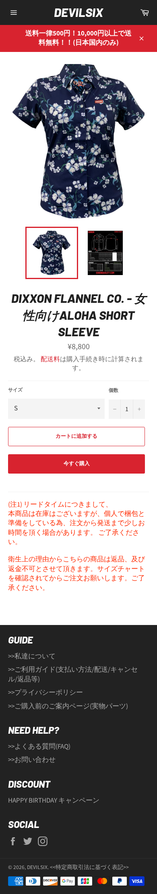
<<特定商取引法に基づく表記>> (89, 867)
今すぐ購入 (77, 463)
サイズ (15, 390)
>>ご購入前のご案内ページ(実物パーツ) (68, 706)
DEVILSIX (78, 12)
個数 (113, 390)
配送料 (50, 359)
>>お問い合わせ (32, 760)
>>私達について (32, 656)
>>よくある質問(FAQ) (39, 746)
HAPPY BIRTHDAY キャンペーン (53, 800)
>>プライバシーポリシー (45, 692)
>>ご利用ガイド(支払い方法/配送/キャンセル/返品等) (73, 674)
